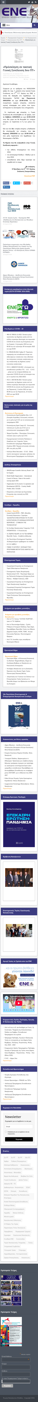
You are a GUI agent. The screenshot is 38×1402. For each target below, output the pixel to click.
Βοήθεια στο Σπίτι (27, 1176)
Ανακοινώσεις (25, 1165)
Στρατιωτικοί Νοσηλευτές (21, 1235)
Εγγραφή (19, 1139)
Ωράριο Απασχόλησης (11, 1257)
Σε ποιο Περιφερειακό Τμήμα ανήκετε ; (15, 1378)
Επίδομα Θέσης (9, 1205)
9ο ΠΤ (20, 1157)
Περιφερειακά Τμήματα (23, 1231)
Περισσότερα (9, 396)
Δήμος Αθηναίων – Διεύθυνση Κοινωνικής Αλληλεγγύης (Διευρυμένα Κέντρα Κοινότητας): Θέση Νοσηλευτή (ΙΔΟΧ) (18, 277)
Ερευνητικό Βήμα (11, 656)
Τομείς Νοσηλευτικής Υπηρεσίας (14, 1243)
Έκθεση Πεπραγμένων (18, 1161)
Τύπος (30, 1243)
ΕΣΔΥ (28, 1187)
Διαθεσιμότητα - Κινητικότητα (13, 1187)
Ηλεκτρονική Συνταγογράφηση (14, 1209)
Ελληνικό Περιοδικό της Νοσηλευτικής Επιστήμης (16, 1196)
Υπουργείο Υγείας (10, 1250)
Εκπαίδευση (23, 1191)
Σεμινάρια (7, 1235)
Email (33, 79)
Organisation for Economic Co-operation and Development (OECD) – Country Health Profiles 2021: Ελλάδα (20, 486)
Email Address (15, 1356)
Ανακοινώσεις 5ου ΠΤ (22, 75)
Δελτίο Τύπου (23, 1180)
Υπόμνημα (22, 1250)
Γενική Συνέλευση (10, 1180)
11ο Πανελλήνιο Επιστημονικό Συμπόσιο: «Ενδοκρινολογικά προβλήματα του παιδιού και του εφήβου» (20, 541)
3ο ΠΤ (13, 1157)
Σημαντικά (6, 77)
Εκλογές (13, 1191)
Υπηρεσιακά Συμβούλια (12, 1246)
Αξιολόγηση (28, 1169)
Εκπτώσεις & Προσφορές (14, 413)
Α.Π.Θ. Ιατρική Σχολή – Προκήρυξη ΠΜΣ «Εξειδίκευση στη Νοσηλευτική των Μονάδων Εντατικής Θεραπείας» (18, 219)
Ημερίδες (7, 1213)
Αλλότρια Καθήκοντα (11, 1165)
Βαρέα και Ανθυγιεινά (11, 1176)
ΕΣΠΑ (6, 1191)
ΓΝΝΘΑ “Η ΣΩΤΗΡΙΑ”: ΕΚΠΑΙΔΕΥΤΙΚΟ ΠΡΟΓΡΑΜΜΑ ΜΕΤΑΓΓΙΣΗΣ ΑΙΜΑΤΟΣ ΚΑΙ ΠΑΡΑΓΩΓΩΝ (20, 549)
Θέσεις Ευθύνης (18, 1213)
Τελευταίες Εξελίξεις (23, 77)
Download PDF (29, 176)
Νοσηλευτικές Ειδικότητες (12, 1220)
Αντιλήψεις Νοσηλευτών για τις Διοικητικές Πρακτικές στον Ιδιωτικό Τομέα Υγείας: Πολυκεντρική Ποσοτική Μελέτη (20, 671)
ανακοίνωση (26, 1257)
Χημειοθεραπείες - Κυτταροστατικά (15, 1254)
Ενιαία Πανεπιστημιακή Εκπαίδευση (16, 1201)
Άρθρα (6, 1161)
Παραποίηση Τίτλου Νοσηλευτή (14, 1228)
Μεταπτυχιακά (9, 1216)
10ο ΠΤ (27, 1157)
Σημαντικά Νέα (13, 77)
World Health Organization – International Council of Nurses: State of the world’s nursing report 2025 (19, 478)
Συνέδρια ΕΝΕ (9, 1239)
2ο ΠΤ (6, 1157)
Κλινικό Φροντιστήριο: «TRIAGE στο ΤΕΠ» (18, 1080)
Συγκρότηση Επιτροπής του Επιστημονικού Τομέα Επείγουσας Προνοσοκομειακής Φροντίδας (20, 595)
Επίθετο (4, 1371)
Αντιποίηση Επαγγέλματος (13, 1169)
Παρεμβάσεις (8, 1231)
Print (27, 79)
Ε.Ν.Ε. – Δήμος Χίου (11, 1058)
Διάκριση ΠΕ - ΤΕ (10, 1184)
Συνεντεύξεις (20, 1239)
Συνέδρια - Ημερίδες (12, 511)
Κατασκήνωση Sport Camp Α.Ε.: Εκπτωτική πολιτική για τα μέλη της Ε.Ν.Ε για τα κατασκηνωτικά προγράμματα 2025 (20, 428)
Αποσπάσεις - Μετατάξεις (12, 1172)
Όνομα (4, 1364)
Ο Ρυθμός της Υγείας (11, 1224)
